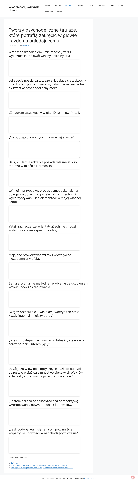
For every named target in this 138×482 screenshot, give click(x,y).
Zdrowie (101, 5)
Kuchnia (60, 12)
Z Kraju (91, 5)
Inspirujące (49, 12)
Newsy (47, 5)
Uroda (111, 5)
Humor (120, 5)
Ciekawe (57, 5)
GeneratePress (90, 478)
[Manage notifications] (133, 477)
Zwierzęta (80, 5)
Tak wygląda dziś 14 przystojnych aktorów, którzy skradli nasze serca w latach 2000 (42, 468)
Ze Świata (68, 5)
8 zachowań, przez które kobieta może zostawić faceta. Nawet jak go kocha (39, 465)
